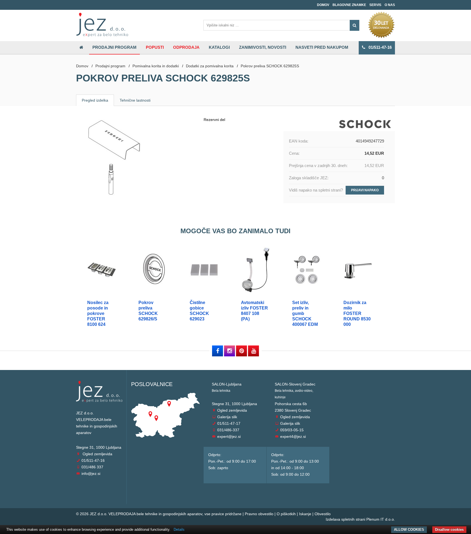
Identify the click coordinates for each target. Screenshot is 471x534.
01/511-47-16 (378, 47)
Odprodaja (186, 47)
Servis (375, 5)
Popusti (155, 47)
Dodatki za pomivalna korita (210, 66)
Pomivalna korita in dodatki (155, 66)
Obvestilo (323, 514)
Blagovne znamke (349, 5)
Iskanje (305, 514)
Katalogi (219, 47)
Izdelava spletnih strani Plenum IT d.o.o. (360, 519)
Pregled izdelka (95, 100)
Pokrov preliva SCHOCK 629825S (270, 66)
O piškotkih (286, 514)
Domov (323, 5)
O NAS (390, 5)
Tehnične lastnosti (135, 100)
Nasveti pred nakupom (321, 47)
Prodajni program (114, 47)
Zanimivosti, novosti (262, 47)
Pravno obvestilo (259, 514)
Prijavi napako (365, 190)
